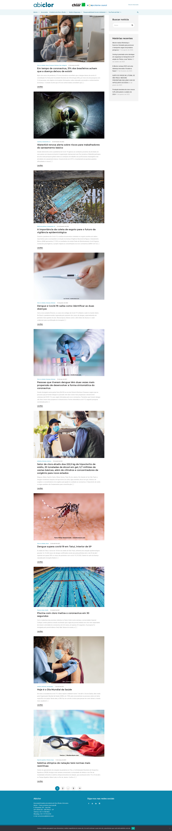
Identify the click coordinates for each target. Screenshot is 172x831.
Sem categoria (63, 65)
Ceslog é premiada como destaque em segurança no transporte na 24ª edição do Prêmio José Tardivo (123, 57)
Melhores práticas (41, 226)
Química (49, 461)
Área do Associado (133, 4)
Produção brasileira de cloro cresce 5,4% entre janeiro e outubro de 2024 (123, 92)
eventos (39, 686)
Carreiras (39, 141)
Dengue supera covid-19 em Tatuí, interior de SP (64, 546)
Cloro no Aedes (41, 65)
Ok (133, 828)
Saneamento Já (46, 141)
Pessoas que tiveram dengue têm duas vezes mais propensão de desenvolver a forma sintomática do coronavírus (66, 385)
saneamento (50, 686)
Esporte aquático (41, 760)
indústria (39, 461)
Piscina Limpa (40, 610)
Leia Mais (40, 86)
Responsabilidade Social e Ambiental (94, 12)
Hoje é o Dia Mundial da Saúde (54, 689)
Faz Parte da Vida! (114, 12)
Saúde (46, 610)
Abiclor (35, 12)
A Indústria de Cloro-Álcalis (57, 12)
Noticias (56, 65)
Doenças (51, 65)
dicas (47, 65)
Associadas (44, 12)
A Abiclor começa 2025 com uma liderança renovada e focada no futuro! (122, 68)
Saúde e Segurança (74, 12)
